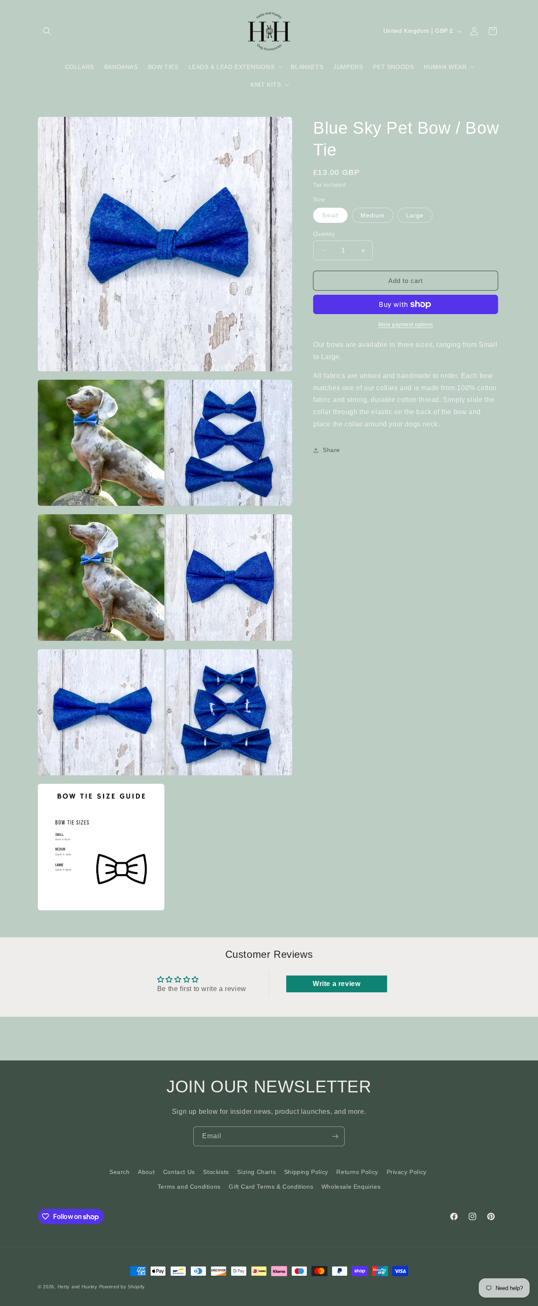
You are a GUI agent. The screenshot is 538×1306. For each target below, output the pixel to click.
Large (415, 215)
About (146, 1172)
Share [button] (331, 450)
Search (119, 1172)
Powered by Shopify (122, 1286)
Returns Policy (357, 1172)
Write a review (336, 983)
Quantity (324, 234)
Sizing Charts (256, 1172)
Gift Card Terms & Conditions (271, 1186)
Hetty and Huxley (78, 1286)
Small (330, 215)
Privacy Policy (407, 1172)
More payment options (405, 325)
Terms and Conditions (189, 1186)
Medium (373, 215)
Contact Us (179, 1172)
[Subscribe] (335, 1136)
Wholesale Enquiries (351, 1186)
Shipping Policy (306, 1172)
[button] (47, 31)
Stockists (216, 1172)
